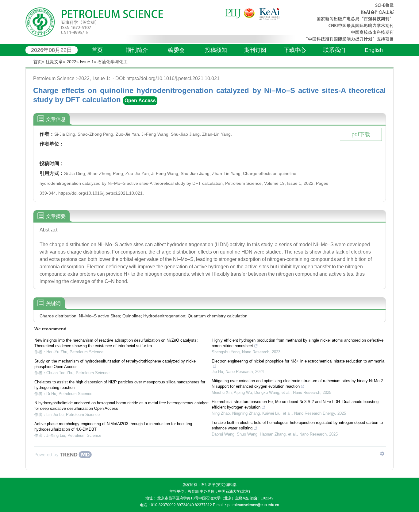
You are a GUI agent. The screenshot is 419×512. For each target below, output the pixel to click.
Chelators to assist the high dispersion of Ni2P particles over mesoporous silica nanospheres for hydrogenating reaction (119, 385)
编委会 (176, 50)
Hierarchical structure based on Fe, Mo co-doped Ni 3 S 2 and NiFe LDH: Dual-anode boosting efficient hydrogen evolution (295, 404)
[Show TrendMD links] (382, 453)
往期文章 (54, 61)
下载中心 (295, 50)
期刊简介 (137, 50)
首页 (97, 50)
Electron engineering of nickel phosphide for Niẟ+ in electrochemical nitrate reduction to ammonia (298, 361)
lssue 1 (87, 61)
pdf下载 (361, 134)
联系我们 (334, 50)
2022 (71, 61)
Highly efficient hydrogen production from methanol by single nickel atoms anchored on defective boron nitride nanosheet (297, 343)
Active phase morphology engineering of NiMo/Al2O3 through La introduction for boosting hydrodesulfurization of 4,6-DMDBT (113, 426)
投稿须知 (216, 50)
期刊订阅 (255, 50)
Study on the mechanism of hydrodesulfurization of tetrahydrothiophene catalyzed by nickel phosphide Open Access (115, 364)
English (374, 50)
